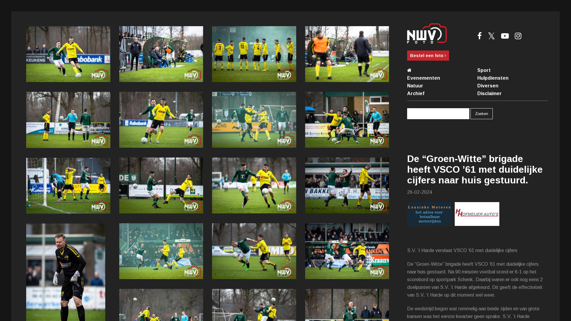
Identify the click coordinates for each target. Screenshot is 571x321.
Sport (484, 70)
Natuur (415, 85)
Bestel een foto (427, 55)
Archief (415, 93)
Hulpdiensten (493, 78)
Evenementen (423, 78)
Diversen (487, 85)
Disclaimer (489, 93)
